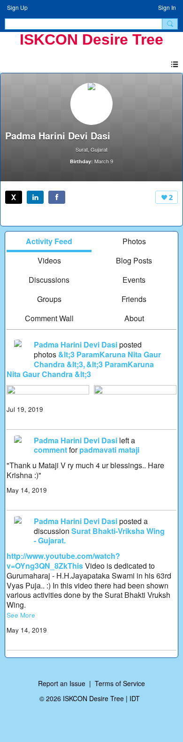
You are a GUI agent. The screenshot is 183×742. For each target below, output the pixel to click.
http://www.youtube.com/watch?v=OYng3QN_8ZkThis (63, 560)
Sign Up (17, 7)
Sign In (167, 7)
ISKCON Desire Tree (91, 39)
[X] (13, 197)
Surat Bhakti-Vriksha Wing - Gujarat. (99, 536)
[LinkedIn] (35, 197)
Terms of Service (120, 683)
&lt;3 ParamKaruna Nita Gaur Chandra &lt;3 (80, 369)
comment (50, 449)
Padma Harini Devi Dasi (75, 344)
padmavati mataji (109, 449)
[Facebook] (56, 197)
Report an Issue (61, 683)
